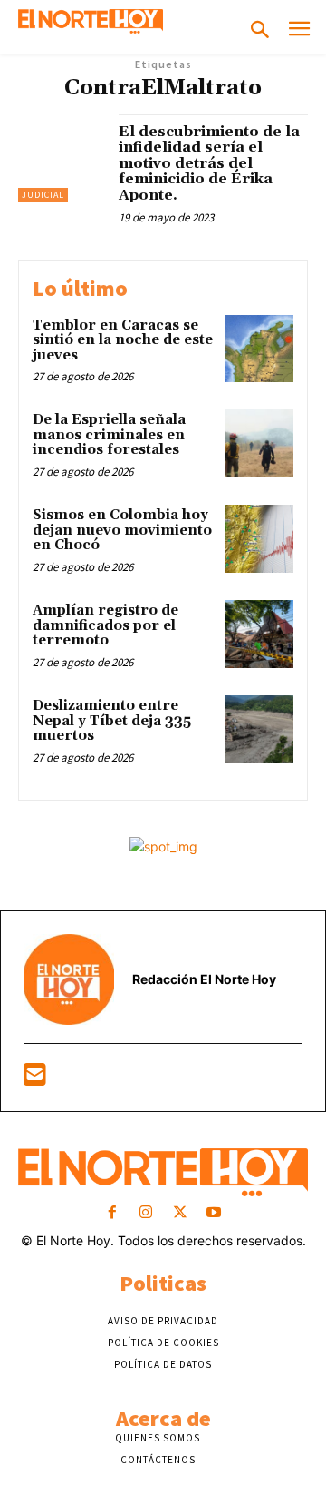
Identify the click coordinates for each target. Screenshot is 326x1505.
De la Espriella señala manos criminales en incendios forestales (109, 434)
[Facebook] (113, 1213)
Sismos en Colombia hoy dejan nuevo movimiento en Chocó (122, 530)
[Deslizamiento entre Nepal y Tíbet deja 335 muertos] (259, 729)
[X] (180, 1213)
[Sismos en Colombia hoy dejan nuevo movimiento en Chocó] (259, 539)
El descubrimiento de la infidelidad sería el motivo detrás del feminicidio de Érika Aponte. (209, 163)
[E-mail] (35, 1079)
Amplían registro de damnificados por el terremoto (105, 625)
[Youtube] (213, 1213)
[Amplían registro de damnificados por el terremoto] (259, 634)
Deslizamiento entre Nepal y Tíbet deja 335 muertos (112, 720)
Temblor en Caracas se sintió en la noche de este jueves (123, 340)
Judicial (43, 195)
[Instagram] (146, 1213)
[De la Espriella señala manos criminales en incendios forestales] (259, 443)
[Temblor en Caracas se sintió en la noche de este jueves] (259, 349)
